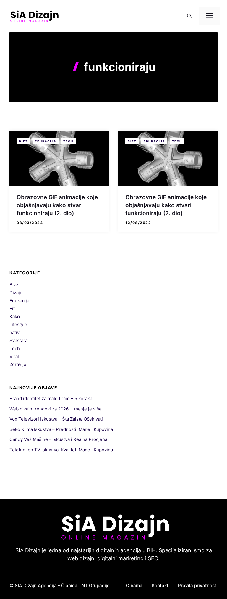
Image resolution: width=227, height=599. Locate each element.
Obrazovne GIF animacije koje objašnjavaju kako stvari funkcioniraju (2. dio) (57, 205)
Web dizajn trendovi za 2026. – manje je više (55, 409)
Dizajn (15, 292)
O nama (134, 585)
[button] (189, 16)
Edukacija (45, 141)
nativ (14, 332)
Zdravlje (17, 364)
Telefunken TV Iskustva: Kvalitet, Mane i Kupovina (61, 450)
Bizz (23, 141)
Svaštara (18, 340)
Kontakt (160, 585)
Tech (68, 141)
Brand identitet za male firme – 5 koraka (50, 398)
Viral (14, 356)
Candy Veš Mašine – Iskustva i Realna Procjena (58, 439)
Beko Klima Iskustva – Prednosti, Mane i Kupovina (61, 429)
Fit (12, 308)
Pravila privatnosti (198, 585)
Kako (14, 316)
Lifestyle (18, 324)
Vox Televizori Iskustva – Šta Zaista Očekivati (56, 419)
